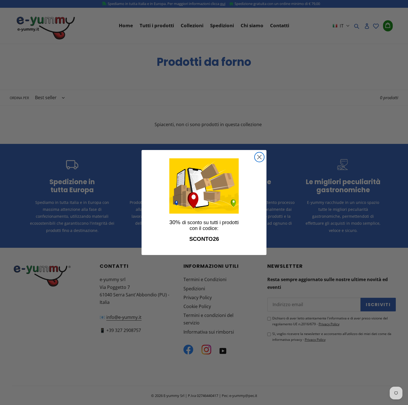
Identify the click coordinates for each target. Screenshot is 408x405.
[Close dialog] (259, 157)
